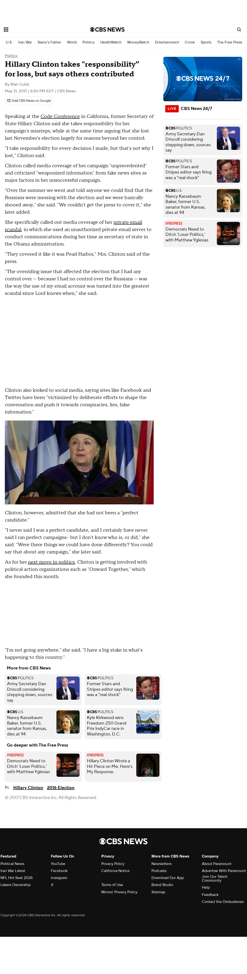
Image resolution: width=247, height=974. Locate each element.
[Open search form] (239, 29)
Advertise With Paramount (224, 871)
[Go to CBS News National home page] (107, 29)
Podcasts (158, 871)
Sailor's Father (49, 42)
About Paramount (216, 864)
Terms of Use (112, 885)
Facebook (59, 871)
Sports (206, 42)
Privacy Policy (112, 864)
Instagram (59, 878)
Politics (88, 42)
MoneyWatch (138, 42)
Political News (12, 864)
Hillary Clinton (28, 788)
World (72, 42)
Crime (190, 42)
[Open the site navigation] (38, 29)
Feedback (210, 895)
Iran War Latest (12, 871)
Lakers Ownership (15, 885)
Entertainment (167, 42)
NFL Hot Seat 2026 (16, 878)
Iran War (25, 42)
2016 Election (61, 788)
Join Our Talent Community (214, 878)
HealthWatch (111, 42)
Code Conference (60, 116)
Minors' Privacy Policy (119, 892)
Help (206, 887)
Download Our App (167, 878)
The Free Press (229, 42)
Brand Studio (162, 885)
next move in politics (51, 562)
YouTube (58, 864)
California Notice (115, 871)
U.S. (9, 42)
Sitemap (158, 892)
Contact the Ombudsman (223, 902)
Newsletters (161, 864)
